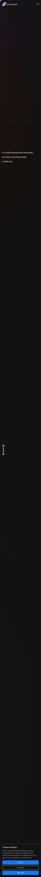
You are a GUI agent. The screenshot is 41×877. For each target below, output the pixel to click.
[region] (20, 860)
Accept (20, 862)
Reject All (20, 873)
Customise (20, 867)
